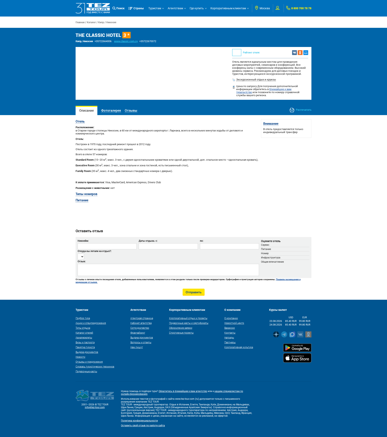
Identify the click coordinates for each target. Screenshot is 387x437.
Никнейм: (83, 240)
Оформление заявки (180, 327)
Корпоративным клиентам (228, 8)
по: (201, 240)
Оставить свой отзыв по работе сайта (143, 425)
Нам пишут (136, 347)
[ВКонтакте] (294, 52)
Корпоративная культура (238, 347)
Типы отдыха (83, 327)
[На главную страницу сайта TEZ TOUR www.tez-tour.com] (93, 8)
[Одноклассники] (300, 52)
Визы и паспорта (85, 342)
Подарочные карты (86, 371)
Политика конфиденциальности (139, 420)
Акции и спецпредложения (91, 323)
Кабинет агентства (141, 323)
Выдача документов (87, 352)
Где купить (197, 8)
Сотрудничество (139, 327)
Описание (86, 110)
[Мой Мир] (305, 52)
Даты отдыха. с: (148, 240)
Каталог (91, 22)
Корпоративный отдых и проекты (188, 318)
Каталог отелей (84, 332)
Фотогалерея (111, 110)
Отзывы (131, 110)
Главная (80, 22)
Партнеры (230, 342)
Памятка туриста (85, 347)
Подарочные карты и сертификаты (188, 323)
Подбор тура (83, 318)
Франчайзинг (137, 332)
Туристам (154, 8)
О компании (231, 318)
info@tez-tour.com (95, 407)
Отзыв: (82, 261)
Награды (229, 337)
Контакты (229, 332)
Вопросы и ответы (140, 342)
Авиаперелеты (84, 337)
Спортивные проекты (181, 332)
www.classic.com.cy (126, 41)
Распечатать (303, 109)
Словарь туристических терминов (95, 366)
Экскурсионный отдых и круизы (256, 79)
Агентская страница (141, 318)
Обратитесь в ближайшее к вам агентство (183, 391)
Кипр (101, 22)
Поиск (120, 8)
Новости (80, 356)
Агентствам (175, 8)
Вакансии (229, 327)
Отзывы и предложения (89, 361)
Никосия (111, 22)
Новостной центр (234, 323)
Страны (138, 8)
